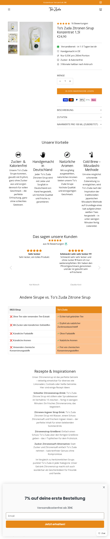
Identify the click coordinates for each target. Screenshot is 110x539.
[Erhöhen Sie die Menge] (70, 81)
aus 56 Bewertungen (53, 243)
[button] (23, 38)
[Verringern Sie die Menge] (60, 81)
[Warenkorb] (101, 9)
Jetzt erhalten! (55, 524)
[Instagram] (101, 2)
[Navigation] (9, 9)
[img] (55, 240)
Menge (61, 75)
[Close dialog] (104, 487)
